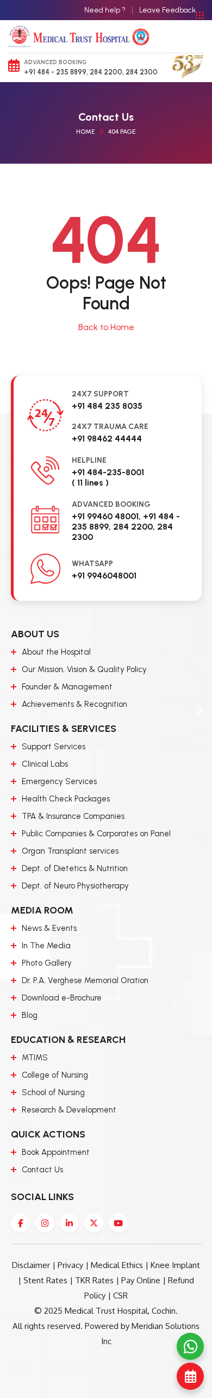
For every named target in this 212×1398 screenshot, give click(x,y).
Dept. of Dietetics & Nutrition (75, 868)
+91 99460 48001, (106, 516)
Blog (30, 1015)
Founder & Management (67, 687)
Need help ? (105, 10)
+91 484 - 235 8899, (56, 72)
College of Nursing (55, 1075)
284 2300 (141, 72)
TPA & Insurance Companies (73, 816)
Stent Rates (45, 1280)
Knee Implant (175, 1265)
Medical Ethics (117, 1265)
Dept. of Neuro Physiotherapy (75, 886)
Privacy (70, 1265)
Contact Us (42, 1170)
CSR (120, 1295)
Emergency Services (59, 781)
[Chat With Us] (190, 1346)
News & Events (49, 928)
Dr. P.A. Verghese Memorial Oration (85, 980)
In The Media (46, 945)
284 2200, (106, 72)
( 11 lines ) (90, 482)
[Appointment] (190, 1376)
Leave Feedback (167, 10)
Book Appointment (56, 1152)
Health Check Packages (66, 799)
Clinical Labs (45, 764)
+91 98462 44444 (107, 438)
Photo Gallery (47, 963)
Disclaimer (31, 1265)
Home (85, 131)
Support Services (53, 746)
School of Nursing (53, 1092)
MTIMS (35, 1058)
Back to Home (106, 327)
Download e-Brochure (62, 998)
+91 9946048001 (104, 575)
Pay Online (140, 1280)
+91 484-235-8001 (108, 472)
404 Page (122, 131)
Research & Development (69, 1110)
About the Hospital (56, 652)
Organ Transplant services (70, 851)
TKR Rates (94, 1280)
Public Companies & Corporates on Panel (96, 833)
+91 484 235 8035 (107, 406)
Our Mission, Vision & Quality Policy (84, 669)
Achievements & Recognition (74, 704)
